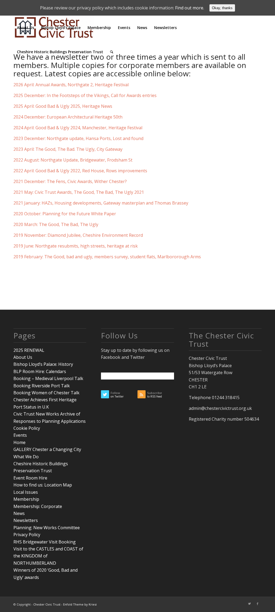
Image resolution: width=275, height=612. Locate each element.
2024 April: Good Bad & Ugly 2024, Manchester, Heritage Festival (77, 128)
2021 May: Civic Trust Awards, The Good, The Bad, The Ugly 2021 (78, 192)
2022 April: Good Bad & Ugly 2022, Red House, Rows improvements (80, 171)
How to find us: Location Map (42, 485)
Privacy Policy (26, 535)
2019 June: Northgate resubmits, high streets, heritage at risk (75, 246)
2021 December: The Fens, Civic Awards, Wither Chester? (70, 181)
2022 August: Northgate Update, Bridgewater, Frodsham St (72, 160)
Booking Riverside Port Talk (41, 386)
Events (20, 435)
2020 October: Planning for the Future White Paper (64, 214)
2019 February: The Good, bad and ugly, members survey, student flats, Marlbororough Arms (107, 257)
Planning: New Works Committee (46, 528)
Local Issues (25, 492)
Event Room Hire (30, 478)
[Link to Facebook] (258, 604)
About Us (22, 357)
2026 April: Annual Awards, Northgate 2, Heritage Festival (71, 85)
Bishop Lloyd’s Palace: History (43, 364)
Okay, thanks (222, 8)
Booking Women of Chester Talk (46, 393)
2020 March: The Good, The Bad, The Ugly (55, 224)
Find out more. (189, 8)
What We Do (26, 457)
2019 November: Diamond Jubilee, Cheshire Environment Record (78, 235)
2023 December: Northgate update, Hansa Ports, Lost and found (78, 138)
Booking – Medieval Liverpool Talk (48, 378)
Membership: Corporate (37, 506)
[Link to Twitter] (249, 604)
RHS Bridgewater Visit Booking (44, 542)
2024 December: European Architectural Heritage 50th (67, 117)
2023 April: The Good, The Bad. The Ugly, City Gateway (67, 149)
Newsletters (25, 520)
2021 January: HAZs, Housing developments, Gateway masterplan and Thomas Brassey (100, 203)
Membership (26, 499)
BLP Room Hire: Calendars (39, 371)
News (19, 513)
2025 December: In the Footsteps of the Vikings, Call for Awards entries (85, 95)
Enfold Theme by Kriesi (80, 604)
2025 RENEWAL (28, 350)
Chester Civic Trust (46, 604)
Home (19, 442)
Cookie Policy (26, 428)
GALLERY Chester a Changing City (47, 449)
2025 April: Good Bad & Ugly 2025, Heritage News (62, 106)
